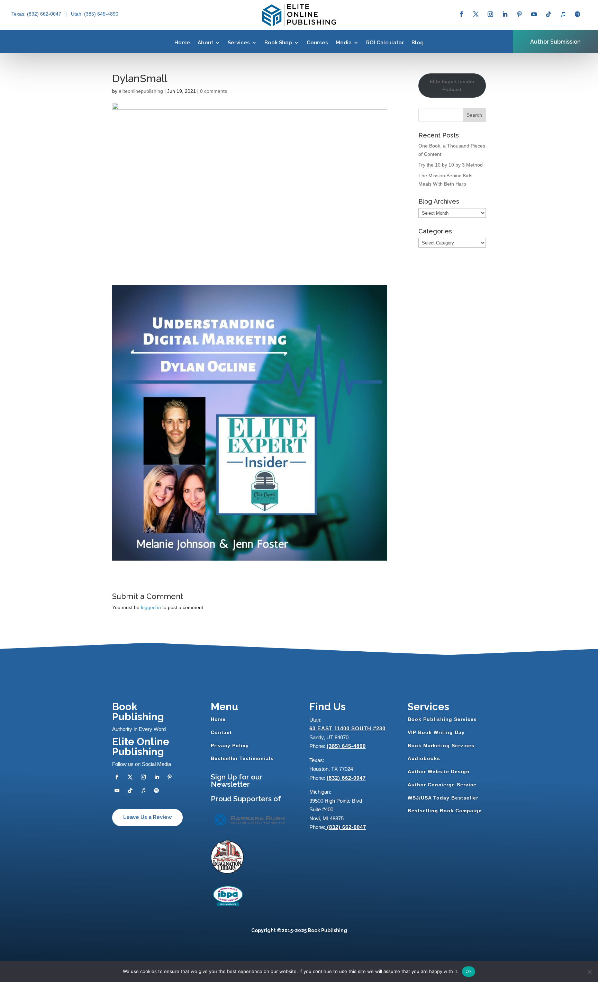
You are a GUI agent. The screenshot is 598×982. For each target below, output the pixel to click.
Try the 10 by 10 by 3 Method (450, 165)
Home (182, 42)
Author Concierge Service (442, 784)
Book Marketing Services (441, 745)
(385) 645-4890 (346, 746)
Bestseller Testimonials (242, 758)
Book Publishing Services (442, 719)
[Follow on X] (475, 14)
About (205, 42)
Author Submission (555, 41)
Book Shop (278, 42)
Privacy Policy (230, 745)
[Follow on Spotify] (577, 14)
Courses (317, 42)
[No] (589, 971)
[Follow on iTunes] (563, 14)
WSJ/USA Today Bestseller (443, 798)
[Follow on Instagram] (490, 14)
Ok (468, 971)
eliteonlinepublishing (141, 91)
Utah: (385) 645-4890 (94, 14)
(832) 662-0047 (346, 778)
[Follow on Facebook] (461, 14)
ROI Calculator (385, 42)
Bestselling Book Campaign (445, 810)
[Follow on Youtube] (534, 14)
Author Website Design (439, 771)
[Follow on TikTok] (548, 14)
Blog (417, 42)
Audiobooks (424, 758)
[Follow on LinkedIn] (504, 14)
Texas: (19, 14)
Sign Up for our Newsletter (236, 780)
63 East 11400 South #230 (347, 728)
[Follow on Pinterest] (519, 14)
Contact (221, 732)
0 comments (213, 91)
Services (239, 42)
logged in (151, 607)
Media (344, 42)
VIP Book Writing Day (436, 732)
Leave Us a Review (147, 817)
